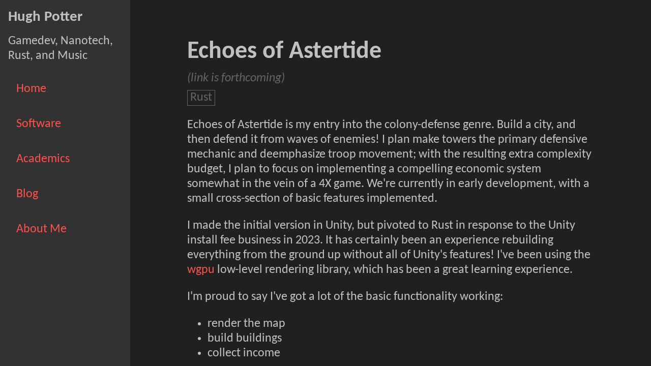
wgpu (201, 270)
